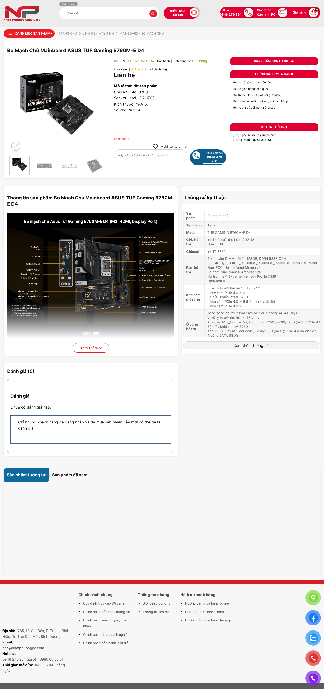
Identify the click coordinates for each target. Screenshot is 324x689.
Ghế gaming (68, 4)
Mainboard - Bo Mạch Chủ (142, 33)
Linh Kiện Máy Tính (98, 33)
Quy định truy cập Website (104, 603)
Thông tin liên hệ (156, 612)
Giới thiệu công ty (156, 603)
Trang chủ (68, 33)
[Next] (96, 104)
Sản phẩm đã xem (70, 475)
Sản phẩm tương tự (26, 475)
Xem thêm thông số (251, 345)
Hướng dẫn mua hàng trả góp (208, 620)
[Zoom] (15, 146)
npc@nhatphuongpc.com (23, 648)
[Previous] (17, 104)
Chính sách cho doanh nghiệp (106, 635)
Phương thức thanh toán (204, 612)
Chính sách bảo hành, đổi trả (105, 643)
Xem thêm (89, 347)
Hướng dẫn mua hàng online (207, 603)
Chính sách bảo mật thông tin (106, 612)
